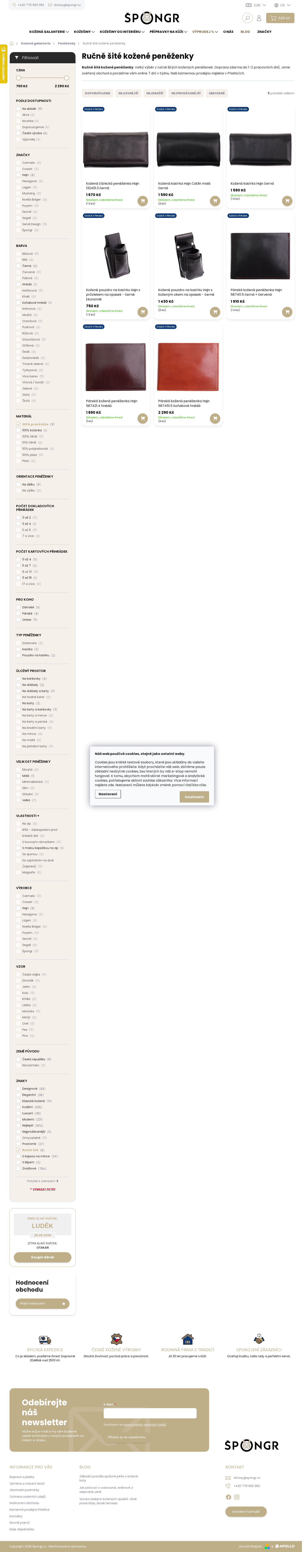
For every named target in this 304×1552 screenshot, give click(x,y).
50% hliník (31, 442)
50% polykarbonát (37, 449)
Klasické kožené (36, 1101)
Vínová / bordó (35, 382)
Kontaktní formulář (246, 1512)
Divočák (30, 980)
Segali (29, 218)
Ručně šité (32, 1150)
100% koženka (34, 430)
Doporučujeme (35, 127)
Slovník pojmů (20, 1523)
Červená (31, 272)
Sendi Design (34, 224)
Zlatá (28, 395)
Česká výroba (34, 133)
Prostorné (32, 1144)
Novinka (30, 121)
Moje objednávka (22, 1529)
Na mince (31, 734)
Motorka (30, 1011)
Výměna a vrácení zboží (27, 1483)
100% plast (32, 455)
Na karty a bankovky (39, 709)
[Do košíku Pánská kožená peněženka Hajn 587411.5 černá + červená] (287, 312)
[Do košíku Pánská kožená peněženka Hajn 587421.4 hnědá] (143, 418)
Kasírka (29, 649)
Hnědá (29, 284)
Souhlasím (194, 797)
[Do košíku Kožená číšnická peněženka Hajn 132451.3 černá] (143, 201)
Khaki (28, 296)
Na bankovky (33, 679)
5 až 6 (29, 530)
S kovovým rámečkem (41, 842)
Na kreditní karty (36, 728)
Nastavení (108, 794)
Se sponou (32, 854)
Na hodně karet (35, 697)
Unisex (29, 620)
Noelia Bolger (34, 199)
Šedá (28, 352)
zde (111, 785)
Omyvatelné (33, 1138)
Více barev (32, 376)
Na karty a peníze (37, 722)
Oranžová (31, 321)
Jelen (28, 987)
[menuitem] (49, 32)
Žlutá (28, 401)
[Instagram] (237, 1496)
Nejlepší (32, 1125)
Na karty (30, 703)
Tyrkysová (32, 370)
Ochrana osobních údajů (27, 1497)
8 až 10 (29, 572)
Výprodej (30, 139)
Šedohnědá (33, 358)
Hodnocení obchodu (24, 1503)
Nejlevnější (128, 93)
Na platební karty (37, 746)
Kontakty (16, 1516)
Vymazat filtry (44, 1189)
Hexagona (32, 181)
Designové (33, 1089)
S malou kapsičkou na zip (42, 848)
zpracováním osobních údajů (145, 1425)
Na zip (29, 823)
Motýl (28, 1017)
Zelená (29, 388)
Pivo (27, 1036)
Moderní (31, 1119)
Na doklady (32, 685)
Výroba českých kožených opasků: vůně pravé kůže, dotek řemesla (108, 1501)
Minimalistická (35, 782)
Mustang (31, 193)
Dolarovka (32, 643)
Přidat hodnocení (32, 1303)
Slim (27, 788)
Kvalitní (31, 1107)
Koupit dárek (42, 1257)
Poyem (29, 206)
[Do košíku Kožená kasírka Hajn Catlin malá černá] (215, 201)
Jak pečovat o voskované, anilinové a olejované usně (106, 1490)
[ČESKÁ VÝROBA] (116, 144)
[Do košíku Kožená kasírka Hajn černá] (287, 201)
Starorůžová (33, 339)
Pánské (29, 613)
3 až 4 (28, 524)
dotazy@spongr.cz (247, 1478)
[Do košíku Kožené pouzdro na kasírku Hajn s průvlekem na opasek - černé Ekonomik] (143, 312)
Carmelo (31, 163)
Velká (28, 800)
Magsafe (31, 872)
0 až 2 (29, 517)
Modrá (29, 315)
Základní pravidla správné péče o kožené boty (108, 1478)
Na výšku (31, 490)
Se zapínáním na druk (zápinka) (38, 863)
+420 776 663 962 (247, 1486)
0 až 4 (29, 559)
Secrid (29, 212)
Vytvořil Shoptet (250, 1546)
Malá (27, 776)
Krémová (31, 309)
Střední (30, 794)
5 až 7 (29, 565)
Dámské (30, 607)
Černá (29, 266)
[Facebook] (228, 1496)
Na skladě (31, 109)
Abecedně (217, 93)
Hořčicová (32, 290)
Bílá (27, 260)
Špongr (29, 230)
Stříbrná (30, 345)
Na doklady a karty (38, 691)
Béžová (30, 254)
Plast (28, 461)
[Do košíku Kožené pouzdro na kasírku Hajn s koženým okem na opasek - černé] (215, 312)
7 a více (30, 536)
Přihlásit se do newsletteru (127, 1437)
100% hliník (32, 436)
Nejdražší (154, 93)
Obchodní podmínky (24, 1490)
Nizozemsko (33, 1065)
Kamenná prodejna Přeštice (30, 1510)
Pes (27, 1030)
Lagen (29, 187)
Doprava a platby (22, 1477)
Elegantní (32, 1095)
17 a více (31, 584)
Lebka (29, 1005)
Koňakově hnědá (36, 303)
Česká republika (36, 1059)
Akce (28, 115)
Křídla (28, 999)
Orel (27, 1023)
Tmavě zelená (35, 364)
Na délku (30, 484)
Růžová (30, 333)
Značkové (33, 1168)
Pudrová (30, 327)
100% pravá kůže (37, 424)
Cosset (29, 169)
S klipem (30, 1162)
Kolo (27, 993)
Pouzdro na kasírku (38, 655)
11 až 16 (29, 578)
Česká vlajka (33, 974)
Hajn (28, 175)
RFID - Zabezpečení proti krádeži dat (39, 833)
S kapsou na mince (39, 1156)
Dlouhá (29, 770)
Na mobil (31, 740)
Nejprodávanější (36, 1132)
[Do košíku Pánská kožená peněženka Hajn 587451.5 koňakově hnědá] (215, 418)
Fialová (29, 278)
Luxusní (30, 1113)
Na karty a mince (37, 715)
